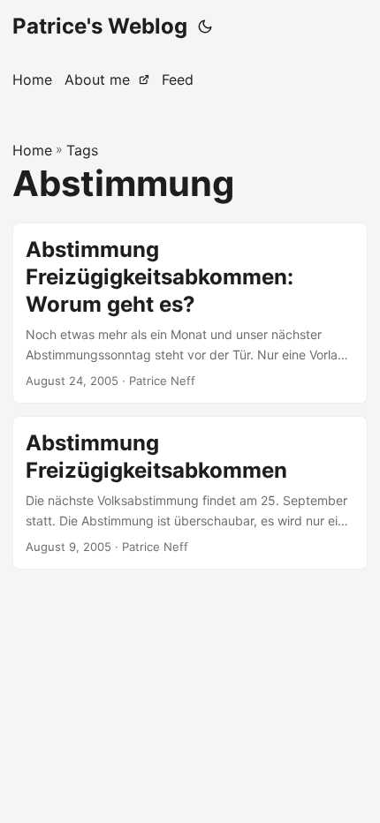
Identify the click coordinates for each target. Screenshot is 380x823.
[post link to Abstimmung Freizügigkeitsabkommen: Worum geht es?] (190, 313)
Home (32, 150)
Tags (82, 150)
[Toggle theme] (205, 26)
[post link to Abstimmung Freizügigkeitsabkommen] (190, 493)
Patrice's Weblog (99, 26)
